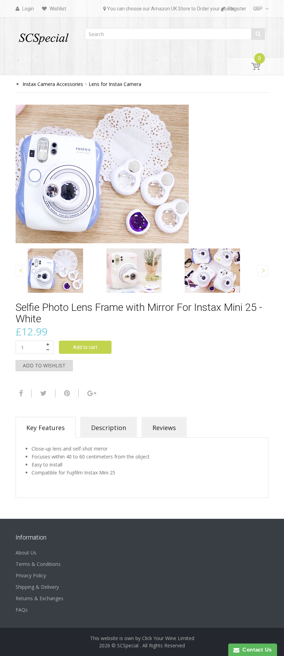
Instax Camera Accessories (53, 84)
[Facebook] (20, 393)
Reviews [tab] (164, 427)
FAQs (22, 609)
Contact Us (255, 650)
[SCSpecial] (43, 35)
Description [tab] (108, 427)
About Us (26, 552)
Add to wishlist (44, 365)
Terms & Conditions (38, 564)
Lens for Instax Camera (115, 84)
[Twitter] (42, 393)
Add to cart (85, 347)
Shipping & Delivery (37, 587)
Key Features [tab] (45, 427)
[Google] (91, 393)
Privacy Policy (31, 575)
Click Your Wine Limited (168, 638)
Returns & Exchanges (39, 598)
